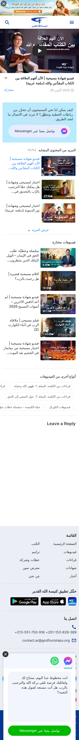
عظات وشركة (30, 560)
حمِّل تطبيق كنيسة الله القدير (54, 591)
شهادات (71, 568)
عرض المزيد (40, 230)
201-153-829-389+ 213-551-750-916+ (45, 632)
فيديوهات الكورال (59, 407)
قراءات (71, 560)
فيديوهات (70, 552)
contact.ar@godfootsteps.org (46, 640)
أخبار (73, 576)
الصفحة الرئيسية (64, 544)
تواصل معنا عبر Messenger (40, 730)
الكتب (35, 544)
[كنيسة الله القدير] (39, 22)
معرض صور (31, 568)
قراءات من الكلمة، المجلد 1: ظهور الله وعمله (42, 386)
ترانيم (36, 552)
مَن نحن (34, 576)
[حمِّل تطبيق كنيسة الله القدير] (72, 601)
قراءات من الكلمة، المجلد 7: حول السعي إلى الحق (38, 396)
